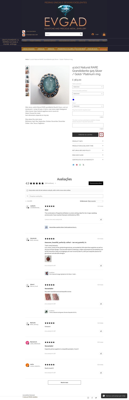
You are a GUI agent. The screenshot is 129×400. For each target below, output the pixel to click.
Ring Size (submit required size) (81, 110)
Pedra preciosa (77, 83)
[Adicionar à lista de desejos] (101, 134)
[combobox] (64, 34)
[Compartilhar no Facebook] (73, 165)
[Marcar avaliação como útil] (101, 219)
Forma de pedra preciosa (80, 90)
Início (27, 59)
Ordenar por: (84, 201)
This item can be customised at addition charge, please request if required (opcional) (86, 120)
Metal (74, 103)
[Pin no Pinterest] (77, 165)
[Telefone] (23, 31)
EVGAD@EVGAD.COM (32, 34)
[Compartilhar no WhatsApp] (80, 165)
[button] (104, 34)
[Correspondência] (23, 34)
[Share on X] (83, 165)
